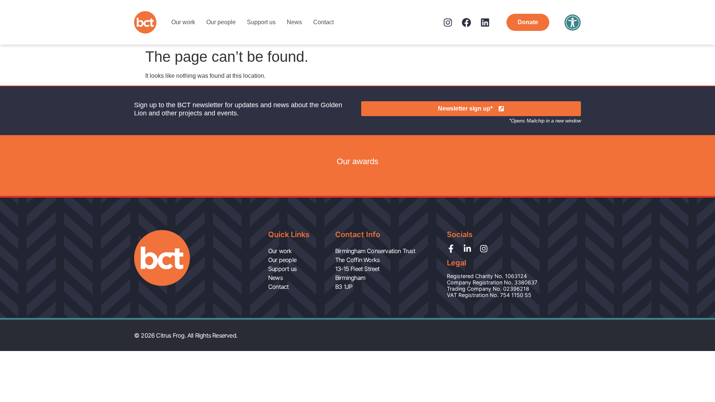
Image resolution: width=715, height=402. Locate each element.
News (294, 22)
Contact (323, 22)
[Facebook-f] (451, 249)
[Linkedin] (485, 22)
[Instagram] (447, 22)
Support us (261, 22)
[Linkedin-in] (467, 249)
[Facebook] (466, 22)
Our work (183, 22)
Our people (221, 22)
